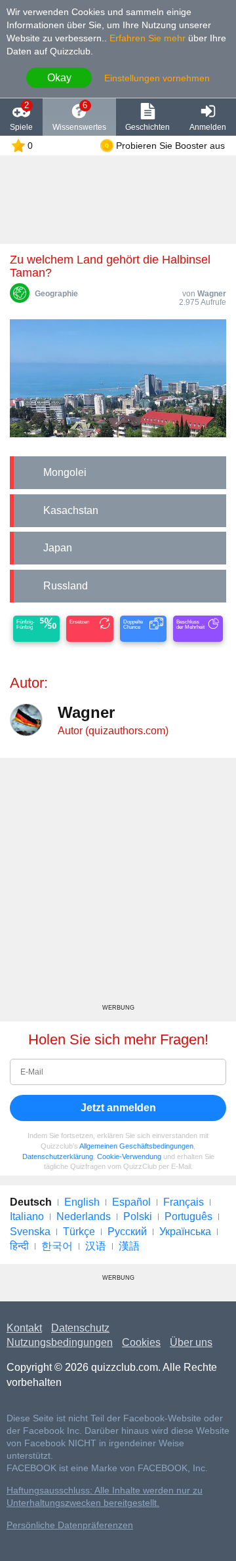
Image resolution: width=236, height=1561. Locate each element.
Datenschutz (80, 1328)
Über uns (191, 1342)
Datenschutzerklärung (57, 1156)
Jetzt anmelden (118, 1107)
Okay (59, 77)
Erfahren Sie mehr (147, 38)
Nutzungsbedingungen (60, 1342)
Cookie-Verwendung (129, 1156)
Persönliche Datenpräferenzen (70, 1525)
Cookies (141, 1342)
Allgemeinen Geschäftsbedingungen (136, 1146)
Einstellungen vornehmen (157, 78)
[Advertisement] (118, 886)
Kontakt (24, 1328)
